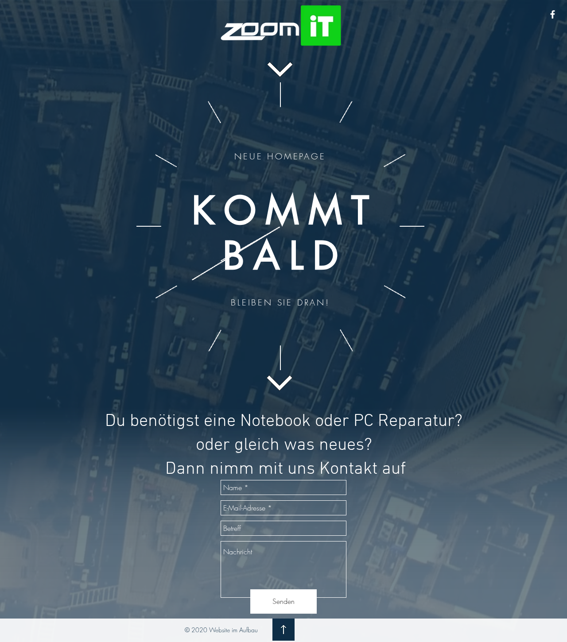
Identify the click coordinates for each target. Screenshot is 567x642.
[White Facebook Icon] (552, 14)
